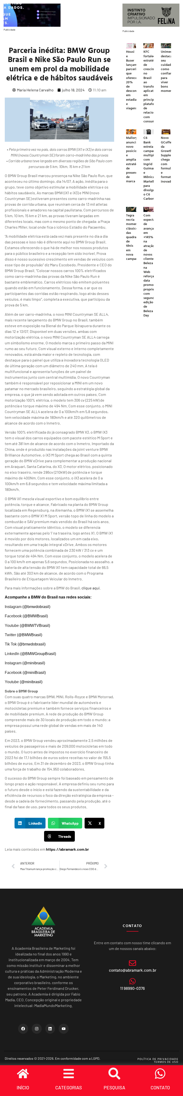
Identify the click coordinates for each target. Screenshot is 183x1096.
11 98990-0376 (132, 988)
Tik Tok (11, 644)
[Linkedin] (50, 1029)
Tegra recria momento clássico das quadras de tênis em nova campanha (133, 237)
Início (23, 1087)
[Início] (23, 1074)
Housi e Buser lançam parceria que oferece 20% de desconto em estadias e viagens (133, 79)
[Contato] (160, 1074)
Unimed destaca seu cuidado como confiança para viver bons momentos (169, 71)
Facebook (13, 616)
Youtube (12, 626)
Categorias (68, 1087)
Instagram (13, 607)
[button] (30, 823)
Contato (160, 1087)
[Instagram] (37, 1029)
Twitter (10, 635)
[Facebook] (23, 1029)
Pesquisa (114, 1087)
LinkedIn (12, 654)
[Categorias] (69, 1074)
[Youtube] (64, 1029)
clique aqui (90, 588)
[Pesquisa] (114, 1074)
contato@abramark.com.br (132, 970)
